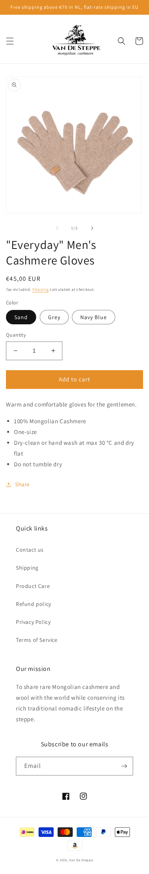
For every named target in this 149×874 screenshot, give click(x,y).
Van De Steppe (81, 860)
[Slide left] (57, 228)
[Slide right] (92, 228)
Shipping (40, 289)
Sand (21, 317)
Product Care (33, 586)
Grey (54, 317)
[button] (10, 41)
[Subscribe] (124, 766)
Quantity (16, 334)
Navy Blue (93, 317)
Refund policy (33, 604)
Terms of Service (37, 639)
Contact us (30, 549)
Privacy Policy (33, 621)
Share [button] (22, 484)
